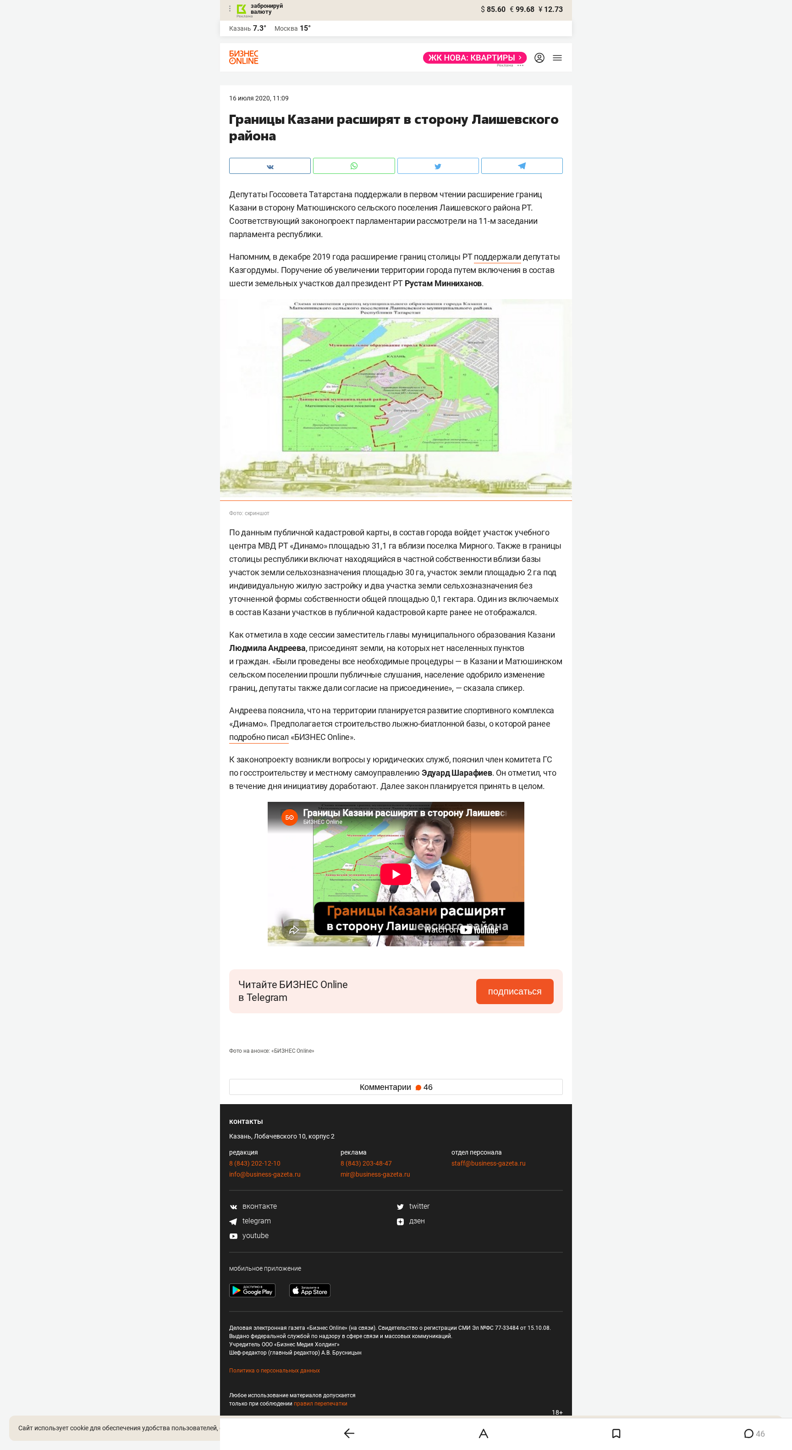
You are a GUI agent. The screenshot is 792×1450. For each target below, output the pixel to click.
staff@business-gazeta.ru (488, 1163)
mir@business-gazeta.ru (375, 1174)
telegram (256, 1221)
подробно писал (259, 737)
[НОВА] (472, 58)
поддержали (497, 256)
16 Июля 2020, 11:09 (259, 98)
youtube (255, 1235)
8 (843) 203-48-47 (366, 1163)
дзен (416, 1221)
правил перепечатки (320, 1403)
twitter (418, 1206)
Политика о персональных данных (274, 1370)
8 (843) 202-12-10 (254, 1163)
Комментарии (396, 1087)
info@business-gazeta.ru (265, 1174)
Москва (286, 28)
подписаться (515, 991)
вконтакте (259, 1206)
